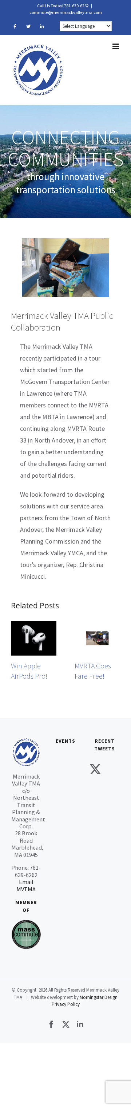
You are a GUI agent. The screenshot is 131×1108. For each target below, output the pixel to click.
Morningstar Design (99, 997)
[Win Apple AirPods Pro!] (33, 625)
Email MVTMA (26, 885)
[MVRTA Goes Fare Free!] (97, 625)
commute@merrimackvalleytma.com (65, 12)
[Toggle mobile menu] (116, 46)
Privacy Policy (66, 1004)
